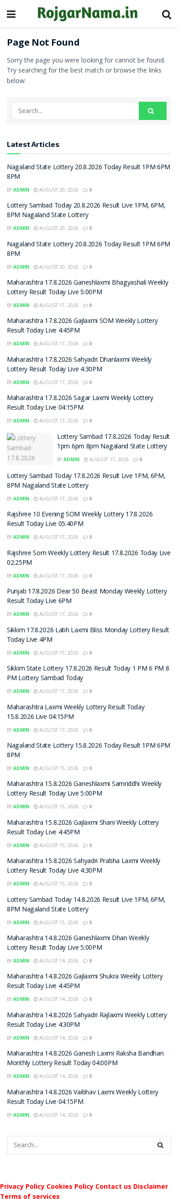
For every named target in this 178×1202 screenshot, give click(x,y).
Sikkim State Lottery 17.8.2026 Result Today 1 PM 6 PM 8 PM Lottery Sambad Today (88, 674)
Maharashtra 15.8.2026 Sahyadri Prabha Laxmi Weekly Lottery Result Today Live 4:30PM (83, 866)
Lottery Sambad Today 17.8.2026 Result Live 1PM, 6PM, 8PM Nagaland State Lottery (86, 481)
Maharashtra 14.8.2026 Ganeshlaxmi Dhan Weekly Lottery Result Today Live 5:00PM (78, 943)
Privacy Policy (22, 1186)
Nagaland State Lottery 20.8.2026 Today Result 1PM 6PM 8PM (88, 172)
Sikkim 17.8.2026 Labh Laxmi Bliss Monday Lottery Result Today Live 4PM (88, 635)
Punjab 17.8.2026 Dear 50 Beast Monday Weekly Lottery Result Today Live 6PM (87, 597)
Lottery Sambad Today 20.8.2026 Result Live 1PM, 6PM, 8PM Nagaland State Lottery (86, 211)
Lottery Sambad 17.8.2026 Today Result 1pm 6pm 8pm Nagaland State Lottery (113, 442)
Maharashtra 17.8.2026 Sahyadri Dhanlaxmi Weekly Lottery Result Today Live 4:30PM (79, 365)
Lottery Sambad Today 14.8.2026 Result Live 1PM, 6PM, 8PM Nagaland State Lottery (86, 905)
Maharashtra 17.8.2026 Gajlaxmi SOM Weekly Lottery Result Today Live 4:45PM (82, 326)
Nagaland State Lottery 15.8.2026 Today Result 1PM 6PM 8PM (88, 751)
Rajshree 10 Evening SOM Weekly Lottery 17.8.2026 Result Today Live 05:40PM (80, 520)
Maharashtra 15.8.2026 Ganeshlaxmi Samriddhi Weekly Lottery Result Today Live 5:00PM (84, 789)
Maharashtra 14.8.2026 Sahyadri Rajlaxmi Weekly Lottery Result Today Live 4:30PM (87, 1020)
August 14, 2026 (58, 960)
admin (21, 190)
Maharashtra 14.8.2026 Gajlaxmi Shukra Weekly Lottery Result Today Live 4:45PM (84, 982)
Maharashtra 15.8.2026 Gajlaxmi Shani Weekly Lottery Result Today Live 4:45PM (83, 828)
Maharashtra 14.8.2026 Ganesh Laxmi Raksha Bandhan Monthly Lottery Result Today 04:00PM (85, 1059)
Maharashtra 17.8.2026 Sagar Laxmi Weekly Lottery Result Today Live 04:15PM (80, 403)
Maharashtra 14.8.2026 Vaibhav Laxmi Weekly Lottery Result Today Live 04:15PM (82, 1098)
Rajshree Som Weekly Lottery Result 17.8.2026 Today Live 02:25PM (89, 558)
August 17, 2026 (58, 305)
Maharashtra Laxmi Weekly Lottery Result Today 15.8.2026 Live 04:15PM (76, 712)
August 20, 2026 (58, 190)
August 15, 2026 (58, 768)
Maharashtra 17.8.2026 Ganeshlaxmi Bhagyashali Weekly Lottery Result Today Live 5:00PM (87, 288)
